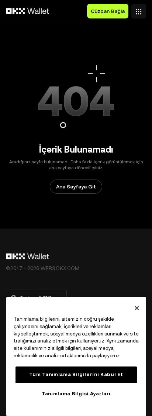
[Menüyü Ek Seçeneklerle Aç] (138, 9)
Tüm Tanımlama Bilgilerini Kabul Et (76, 374)
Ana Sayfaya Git (76, 187)
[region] (76, 356)
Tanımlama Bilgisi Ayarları (76, 393)
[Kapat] (137, 308)
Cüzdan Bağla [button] (108, 11)
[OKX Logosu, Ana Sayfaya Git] (27, 11)
